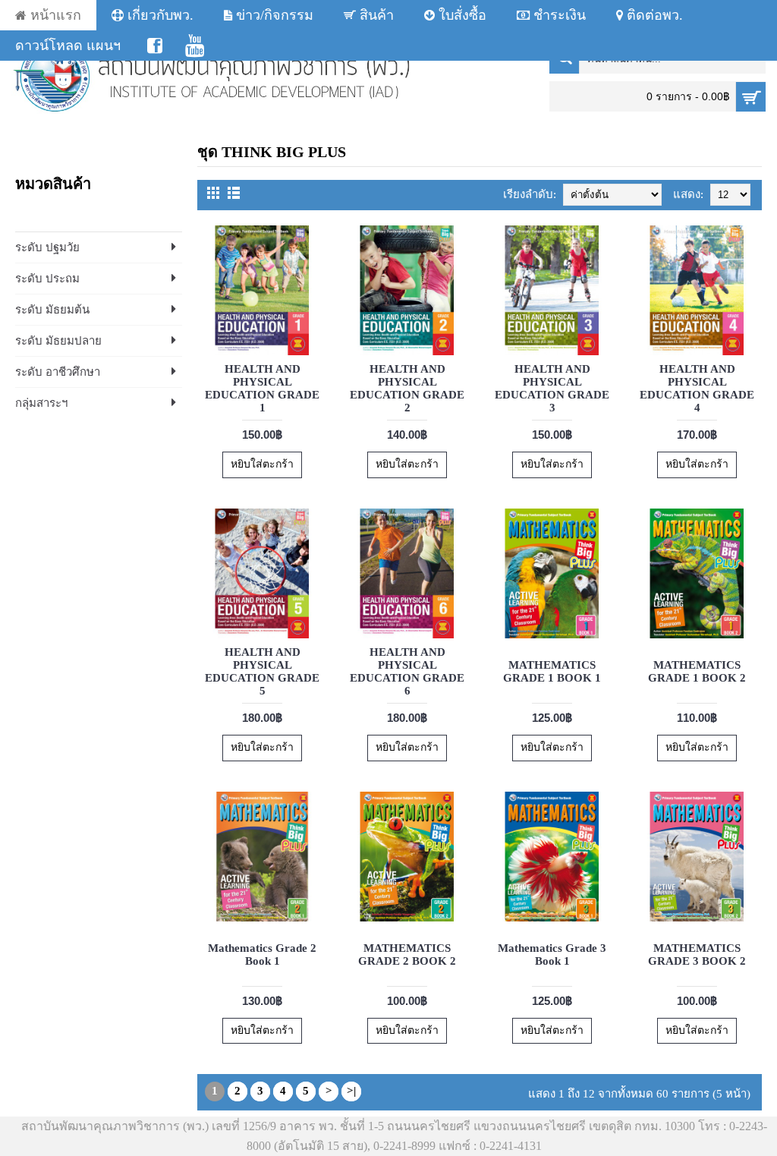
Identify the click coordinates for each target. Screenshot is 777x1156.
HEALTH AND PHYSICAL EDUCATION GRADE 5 (262, 671)
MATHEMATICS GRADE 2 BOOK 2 (407, 954)
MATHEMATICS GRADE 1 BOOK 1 (552, 671)
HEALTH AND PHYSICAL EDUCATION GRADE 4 (697, 388)
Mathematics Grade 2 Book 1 (262, 954)
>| (351, 1091)
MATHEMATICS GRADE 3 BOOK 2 (697, 954)
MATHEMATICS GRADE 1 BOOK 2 (697, 671)
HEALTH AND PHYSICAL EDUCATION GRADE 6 (407, 671)
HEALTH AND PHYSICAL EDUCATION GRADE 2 (407, 388)
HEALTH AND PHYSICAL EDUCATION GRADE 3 (552, 388)
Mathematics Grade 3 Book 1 (552, 954)
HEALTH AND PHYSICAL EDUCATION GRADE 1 (262, 388)
